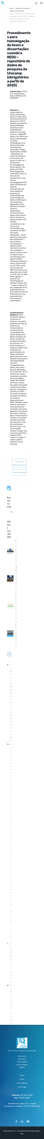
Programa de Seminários (17, 11)
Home (11, 8)
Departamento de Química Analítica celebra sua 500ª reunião (16, 623)
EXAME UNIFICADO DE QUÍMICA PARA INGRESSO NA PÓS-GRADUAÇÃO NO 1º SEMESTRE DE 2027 (16, 595)
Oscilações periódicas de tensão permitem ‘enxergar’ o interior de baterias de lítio (16, 568)
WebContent (25, 1131)
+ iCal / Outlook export (19, 472)
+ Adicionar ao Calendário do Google (19, 463)
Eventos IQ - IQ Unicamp (23, 8)
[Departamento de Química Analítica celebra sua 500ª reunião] (10, 633)
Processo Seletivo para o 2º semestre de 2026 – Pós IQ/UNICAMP (16, 542)
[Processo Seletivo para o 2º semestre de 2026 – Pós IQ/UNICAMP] (10, 551)
